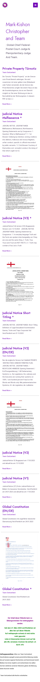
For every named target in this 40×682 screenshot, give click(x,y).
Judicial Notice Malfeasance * (12, 116)
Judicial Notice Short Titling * (16, 315)
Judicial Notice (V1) (15, 478)
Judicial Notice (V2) (15, 452)
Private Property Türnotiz (19, 68)
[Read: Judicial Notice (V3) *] (19, 189)
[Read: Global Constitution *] (19, 559)
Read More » (7, 104)
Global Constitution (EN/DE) (15, 509)
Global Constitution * (17, 589)
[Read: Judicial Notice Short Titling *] (19, 283)
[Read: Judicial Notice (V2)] (19, 423)
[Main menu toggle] (35, 5)
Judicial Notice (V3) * (16, 218)
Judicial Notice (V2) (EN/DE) (15, 350)
